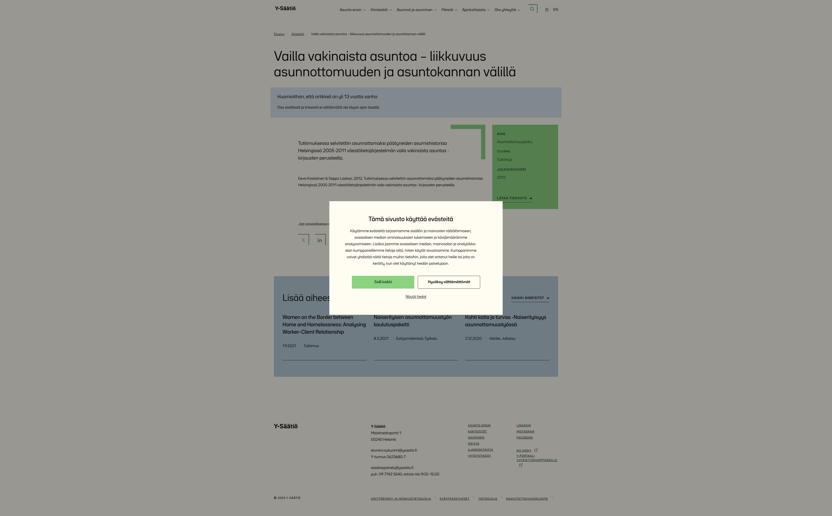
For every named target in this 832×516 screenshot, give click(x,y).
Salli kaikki (383, 282)
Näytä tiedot (416, 297)
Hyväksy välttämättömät (449, 282)
